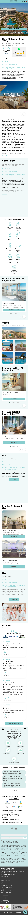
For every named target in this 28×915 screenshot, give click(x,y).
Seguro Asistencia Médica (8, 882)
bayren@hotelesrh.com (11, 64)
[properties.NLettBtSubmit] (25, 838)
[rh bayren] (14, 1)
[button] (20, 114)
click (12, 812)
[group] (2, 907)
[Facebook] (12, 828)
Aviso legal (4, 883)
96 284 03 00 (8, 61)
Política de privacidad (7, 887)
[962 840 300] (22, 1)
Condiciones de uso (6, 885)
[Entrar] (26, 1)
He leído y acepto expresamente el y (14, 842)
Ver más (4, 194)
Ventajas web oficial (6, 880)
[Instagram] (16, 828)
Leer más (4, 155)
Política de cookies (6, 892)
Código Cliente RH (6, 890)
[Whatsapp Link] (24, 1)
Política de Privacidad (12, 842)
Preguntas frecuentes (7, 889)
